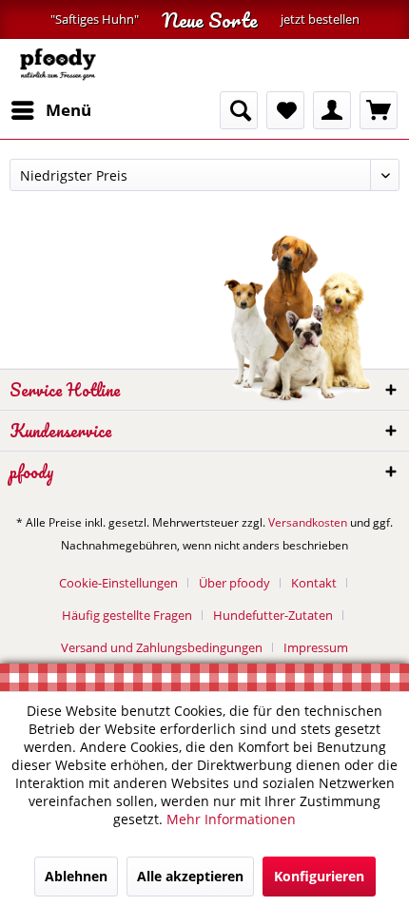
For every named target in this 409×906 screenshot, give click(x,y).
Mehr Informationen (231, 819)
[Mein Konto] (332, 110)
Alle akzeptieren (190, 876)
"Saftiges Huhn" (94, 19)
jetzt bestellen (320, 19)
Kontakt (314, 582)
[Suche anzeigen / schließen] (239, 110)
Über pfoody (234, 582)
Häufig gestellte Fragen (127, 615)
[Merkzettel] (285, 110)
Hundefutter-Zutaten (273, 615)
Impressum (315, 647)
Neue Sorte (210, 19)
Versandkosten (307, 522)
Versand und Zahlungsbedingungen (162, 647)
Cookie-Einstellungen (118, 582)
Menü (68, 110)
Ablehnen (76, 876)
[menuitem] (50, 110)
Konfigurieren (319, 876)
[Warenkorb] (379, 110)
